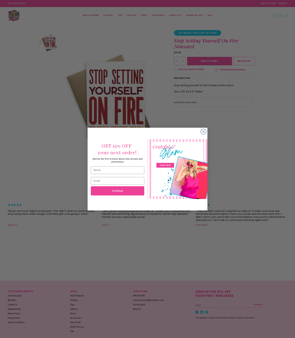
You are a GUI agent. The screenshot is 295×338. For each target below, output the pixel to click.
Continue (117, 190)
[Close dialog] (203, 131)
